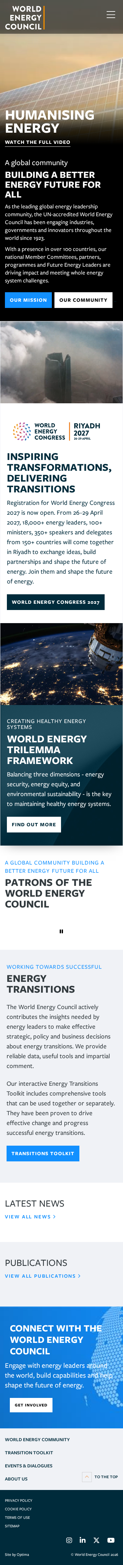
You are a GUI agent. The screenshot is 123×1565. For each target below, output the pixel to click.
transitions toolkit (42, 1153)
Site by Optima (17, 1554)
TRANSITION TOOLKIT (29, 1452)
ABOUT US (16, 1479)
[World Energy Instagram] (69, 1541)
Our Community (83, 300)
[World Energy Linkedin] (82, 1541)
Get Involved (31, 1405)
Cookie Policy (18, 1509)
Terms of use (17, 1517)
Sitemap (12, 1526)
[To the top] (100, 1476)
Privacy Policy (18, 1500)
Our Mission (28, 300)
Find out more (34, 824)
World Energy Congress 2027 (56, 602)
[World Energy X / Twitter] (96, 1541)
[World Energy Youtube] (111, 1541)
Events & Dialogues (28, 1465)
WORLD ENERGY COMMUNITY (37, 1439)
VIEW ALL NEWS (28, 1216)
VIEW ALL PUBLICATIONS (40, 1276)
